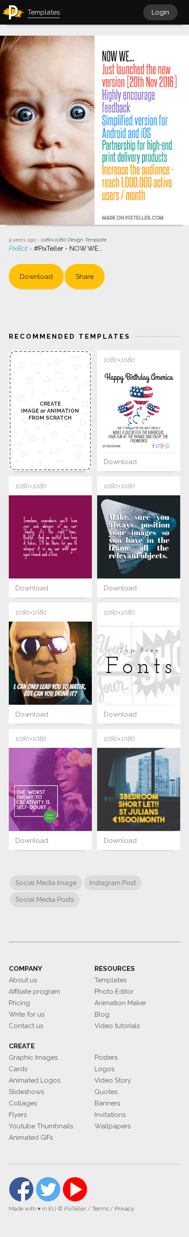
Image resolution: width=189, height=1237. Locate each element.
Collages (23, 1103)
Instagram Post (113, 883)
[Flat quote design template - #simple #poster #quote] (138, 536)
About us (23, 980)
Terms (100, 1208)
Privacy (124, 1208)
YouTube (75, 1189)
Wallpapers (112, 1126)
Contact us (26, 1026)
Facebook (21, 1189)
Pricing (19, 1003)
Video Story (112, 1080)
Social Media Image (45, 883)
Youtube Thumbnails (41, 1126)
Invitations (110, 1115)
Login (160, 12)
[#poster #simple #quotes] (50, 789)
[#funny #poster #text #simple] (50, 663)
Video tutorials (117, 1026)
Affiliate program (34, 991)
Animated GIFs (31, 1138)
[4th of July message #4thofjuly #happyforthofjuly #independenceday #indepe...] (138, 410)
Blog (101, 1014)
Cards (18, 1069)
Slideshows (26, 1092)
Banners (107, 1103)
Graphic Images (33, 1057)
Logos (104, 1069)
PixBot (19, 249)
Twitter (48, 1189)
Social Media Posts (44, 900)
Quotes (105, 1092)
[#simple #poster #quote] (50, 536)
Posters (105, 1057)
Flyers (18, 1115)
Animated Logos (34, 1080)
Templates (110, 980)
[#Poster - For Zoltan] (138, 789)
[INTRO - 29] (138, 663)
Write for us (26, 1014)
